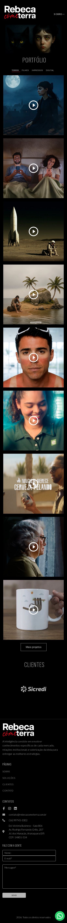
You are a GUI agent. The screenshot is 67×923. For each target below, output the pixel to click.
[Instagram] (9, 808)
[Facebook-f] (3, 808)
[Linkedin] (15, 808)
